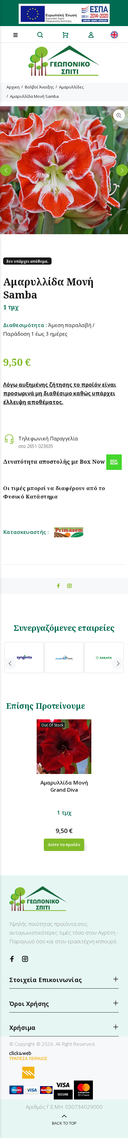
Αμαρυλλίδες (71, 87)
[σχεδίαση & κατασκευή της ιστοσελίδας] (20, 1052)
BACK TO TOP (64, 1123)
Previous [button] (6, 170)
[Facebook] (12, 959)
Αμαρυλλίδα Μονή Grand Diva (64, 786)
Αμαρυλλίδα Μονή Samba (34, 96)
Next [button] (122, 170)
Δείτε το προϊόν (64, 844)
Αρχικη (13, 87)
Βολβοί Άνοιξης (39, 87)
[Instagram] (25, 959)
